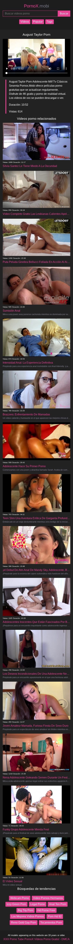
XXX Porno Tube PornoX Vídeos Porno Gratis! (31, 939)
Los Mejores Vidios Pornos (27, 916)
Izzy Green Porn (16, 904)
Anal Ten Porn (57, 904)
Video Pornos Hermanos (48, 898)
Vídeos (25, 21)
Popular (38, 21)
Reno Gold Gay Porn (23, 922)
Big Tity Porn (25, 910)
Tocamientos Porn (51, 922)
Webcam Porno (19, 898)
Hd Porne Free (46, 910)
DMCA (65, 939)
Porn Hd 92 (55, 916)
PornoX (36, 6)
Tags (49, 21)
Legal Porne (37, 904)
